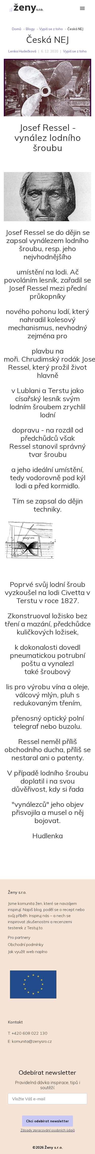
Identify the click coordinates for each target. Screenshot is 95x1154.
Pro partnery (19, 937)
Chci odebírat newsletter (47, 1121)
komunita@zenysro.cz (32, 1041)
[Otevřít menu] (82, 8)
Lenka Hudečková (22, 51)
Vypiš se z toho (51, 29)
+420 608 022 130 (29, 1033)
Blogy (30, 29)
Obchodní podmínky (25, 944)
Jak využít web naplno (27, 951)
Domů (16, 29)
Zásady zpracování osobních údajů (48, 1130)
